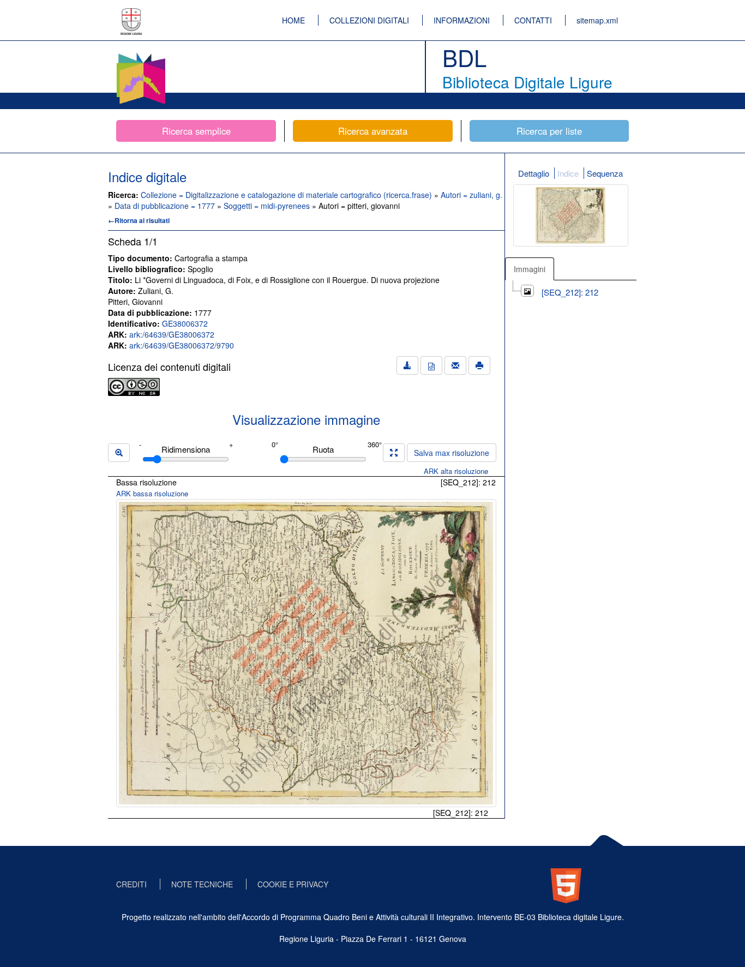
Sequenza (605, 173)
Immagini (529, 268)
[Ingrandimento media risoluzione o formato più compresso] (394, 452)
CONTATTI (533, 20)
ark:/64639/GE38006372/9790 (181, 345)
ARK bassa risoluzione (152, 493)
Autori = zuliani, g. (471, 194)
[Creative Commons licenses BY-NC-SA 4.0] (134, 385)
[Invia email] (455, 365)
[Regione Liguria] (131, 13)
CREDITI (131, 884)
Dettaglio (533, 173)
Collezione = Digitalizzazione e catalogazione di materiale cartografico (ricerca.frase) (287, 194)
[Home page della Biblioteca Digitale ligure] (140, 54)
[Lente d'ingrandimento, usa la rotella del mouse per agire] (119, 452)
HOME (293, 20)
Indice (568, 173)
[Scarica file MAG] (431, 365)
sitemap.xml (597, 20)
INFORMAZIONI (462, 20)
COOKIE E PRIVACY (292, 884)
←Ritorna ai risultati (139, 220)
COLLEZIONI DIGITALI (369, 20)
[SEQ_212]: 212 (570, 292)
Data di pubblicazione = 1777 (166, 205)
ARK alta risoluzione (456, 471)
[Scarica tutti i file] (407, 365)
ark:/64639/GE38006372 (171, 334)
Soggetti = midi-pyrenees (268, 205)
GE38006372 (185, 323)
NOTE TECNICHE (202, 884)
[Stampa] (479, 365)
